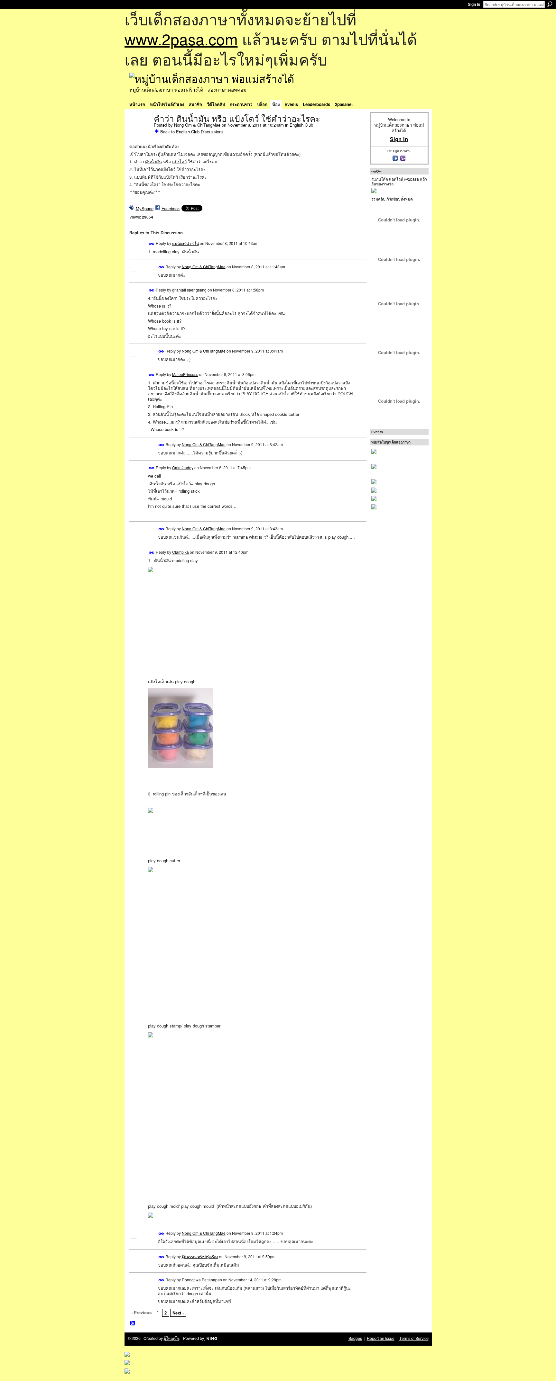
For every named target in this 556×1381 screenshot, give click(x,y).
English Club (301, 125)
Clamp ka (180, 552)
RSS (133, 1323)
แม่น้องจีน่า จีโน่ (185, 243)
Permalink (152, 244)
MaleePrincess (185, 374)
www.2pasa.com (181, 39)
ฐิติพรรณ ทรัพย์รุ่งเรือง (200, 1256)
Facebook (171, 208)
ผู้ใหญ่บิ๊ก (171, 1338)
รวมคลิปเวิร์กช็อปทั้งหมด (392, 199)
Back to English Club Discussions (192, 132)
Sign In (474, 4)
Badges (355, 1338)
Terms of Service (414, 1338)
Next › (178, 1313)
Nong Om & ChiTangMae (197, 125)
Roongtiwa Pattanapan (202, 1279)
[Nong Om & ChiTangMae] (139, 132)
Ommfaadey (182, 467)
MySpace (144, 208)
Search (549, 4)
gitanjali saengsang (189, 289)
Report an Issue (380, 1338)
